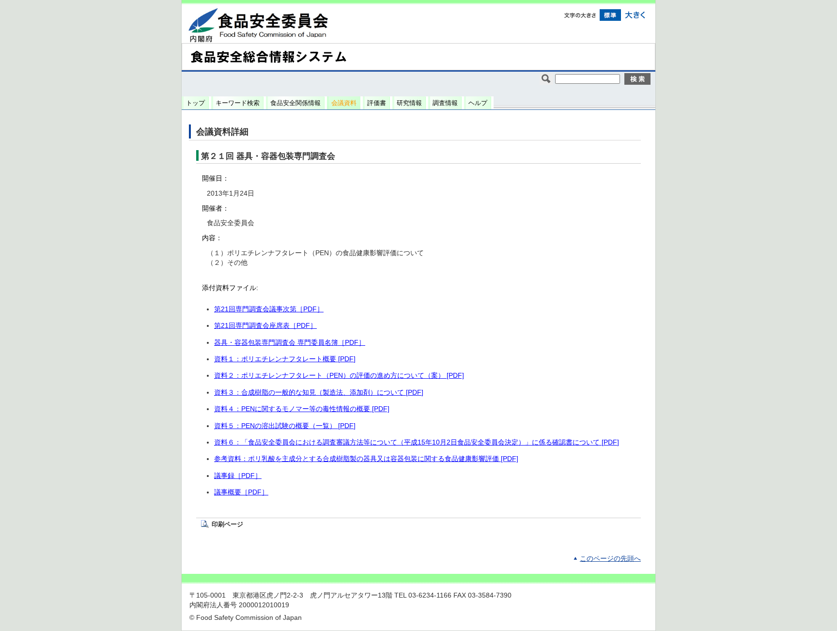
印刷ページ (227, 524)
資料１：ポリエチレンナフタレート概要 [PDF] (285, 359)
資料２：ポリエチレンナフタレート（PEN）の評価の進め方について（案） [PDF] (339, 375)
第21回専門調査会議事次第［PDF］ (269, 309)
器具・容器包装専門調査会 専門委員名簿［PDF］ (289, 342)
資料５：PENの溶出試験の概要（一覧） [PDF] (285, 426)
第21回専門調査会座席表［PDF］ (265, 325)
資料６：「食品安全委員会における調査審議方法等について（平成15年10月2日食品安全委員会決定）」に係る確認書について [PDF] (416, 442)
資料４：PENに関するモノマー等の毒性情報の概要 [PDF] (301, 409)
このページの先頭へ (610, 558)
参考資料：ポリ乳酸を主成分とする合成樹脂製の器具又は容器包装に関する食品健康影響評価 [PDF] (366, 458)
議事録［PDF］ (238, 475)
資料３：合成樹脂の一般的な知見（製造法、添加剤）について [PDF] (318, 392)
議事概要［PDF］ (241, 492)
